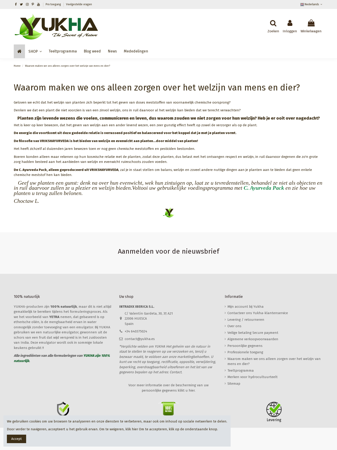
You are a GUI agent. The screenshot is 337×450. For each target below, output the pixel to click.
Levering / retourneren (245, 320)
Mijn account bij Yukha (245, 307)
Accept (16, 439)
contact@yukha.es (140, 339)
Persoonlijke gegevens (244, 346)
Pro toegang (54, 4)
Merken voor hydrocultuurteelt (252, 377)
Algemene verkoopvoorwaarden (252, 339)
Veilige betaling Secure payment (252, 333)
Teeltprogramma (240, 370)
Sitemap (233, 383)
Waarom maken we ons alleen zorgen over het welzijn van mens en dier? (274, 361)
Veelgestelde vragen (79, 4)
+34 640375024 (136, 331)
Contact (175, 372)
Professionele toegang (245, 352)
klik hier (131, 429)
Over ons (234, 326)
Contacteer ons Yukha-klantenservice (257, 313)
